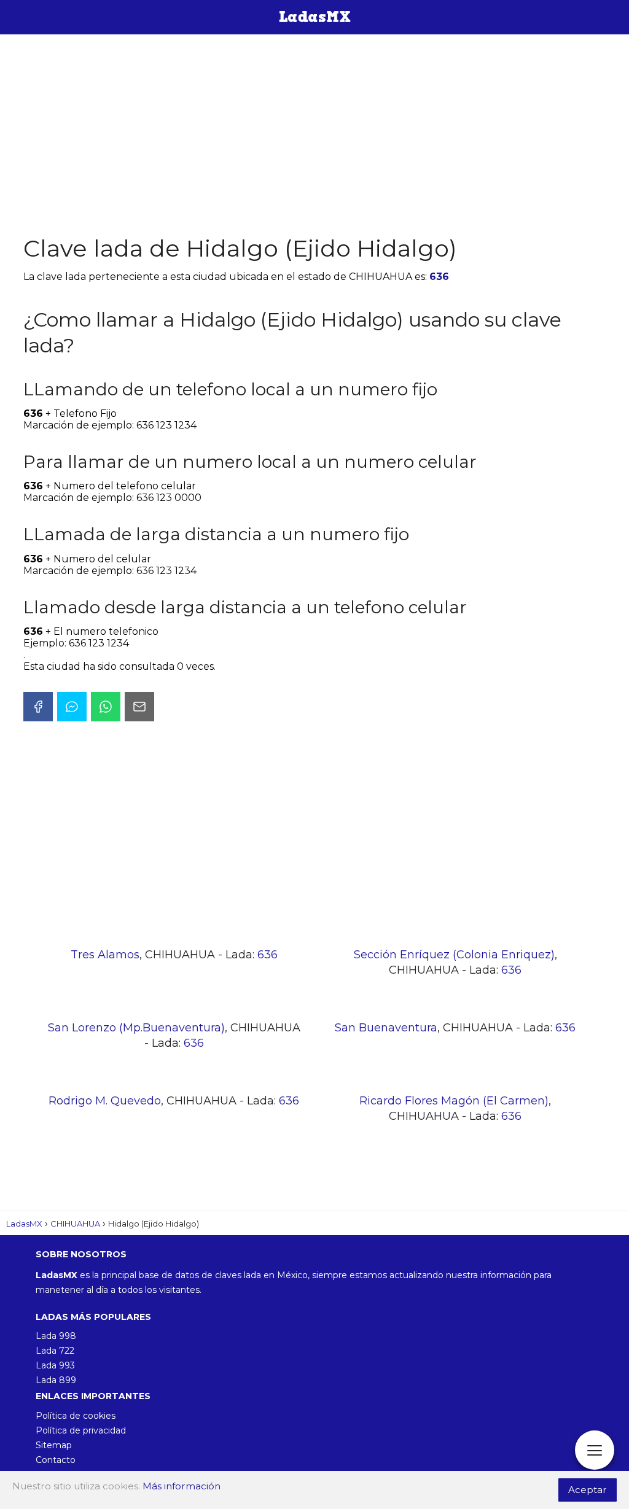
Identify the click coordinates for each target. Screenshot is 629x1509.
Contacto (56, 1459)
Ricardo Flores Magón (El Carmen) (454, 1101)
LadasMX (24, 1223)
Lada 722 (55, 1350)
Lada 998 (56, 1335)
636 (439, 276)
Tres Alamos (105, 954)
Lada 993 (55, 1365)
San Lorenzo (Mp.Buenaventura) (136, 1027)
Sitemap (54, 1445)
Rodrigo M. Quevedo (105, 1101)
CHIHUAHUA (75, 1223)
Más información (182, 1486)
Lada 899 (56, 1380)
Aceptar (587, 1489)
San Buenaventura (386, 1027)
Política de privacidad (81, 1430)
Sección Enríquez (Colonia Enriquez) (454, 954)
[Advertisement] (314, 135)
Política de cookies (75, 1415)
